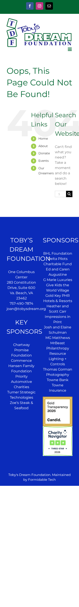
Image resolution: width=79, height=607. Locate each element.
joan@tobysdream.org (26, 309)
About (43, 146)
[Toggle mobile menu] (70, 49)
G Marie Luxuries (57, 280)
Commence (21, 360)
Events (43, 161)
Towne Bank (57, 380)
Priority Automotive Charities (21, 381)
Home (43, 138)
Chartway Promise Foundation (21, 350)
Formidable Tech (42, 479)
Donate (44, 153)
